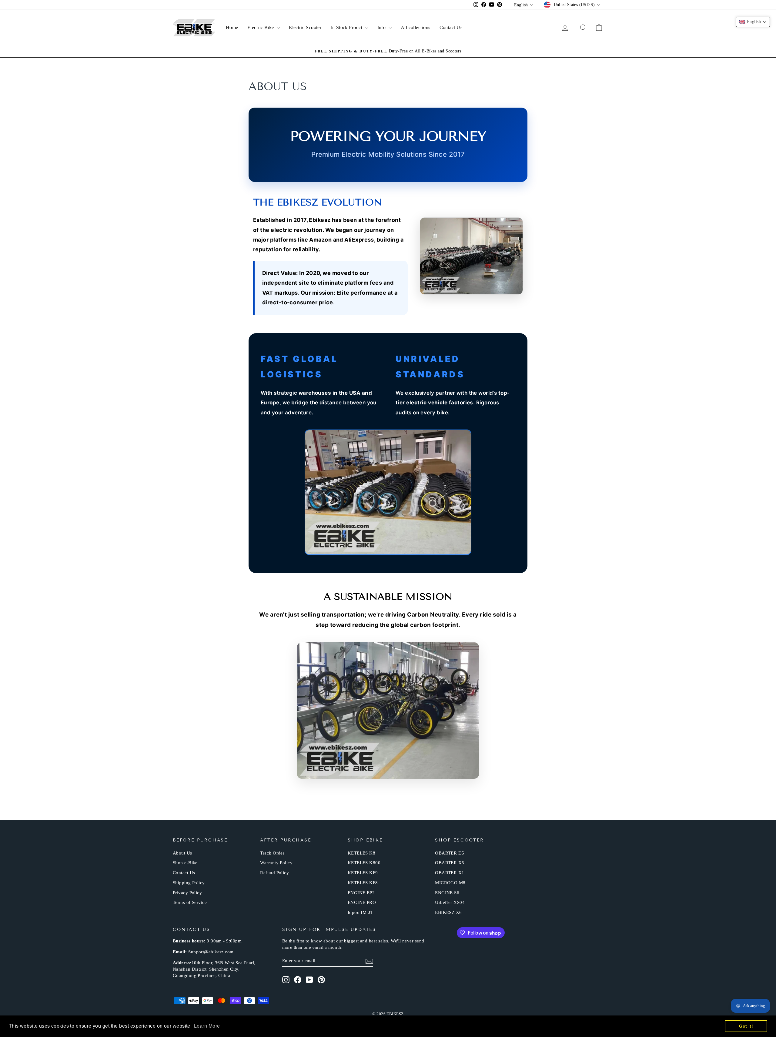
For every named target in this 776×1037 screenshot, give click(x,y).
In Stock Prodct (346, 27)
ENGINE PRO (362, 902)
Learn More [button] (207, 1026)
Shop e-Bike (185, 862)
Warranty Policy (276, 862)
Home (232, 27)
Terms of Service (190, 902)
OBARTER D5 (449, 853)
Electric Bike (261, 27)
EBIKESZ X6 (448, 912)
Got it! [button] (746, 1026)
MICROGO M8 (450, 882)
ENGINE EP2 (361, 892)
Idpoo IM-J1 (360, 912)
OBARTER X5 (449, 862)
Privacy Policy (187, 892)
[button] (753, 22)
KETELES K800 (364, 862)
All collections (415, 27)
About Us (182, 853)
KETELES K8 (362, 853)
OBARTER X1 (449, 872)
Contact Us (451, 27)
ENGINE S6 (447, 892)
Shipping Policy (189, 882)
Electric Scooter (305, 27)
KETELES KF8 (363, 882)
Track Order (272, 853)
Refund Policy (274, 872)
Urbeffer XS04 (450, 902)
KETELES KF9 (363, 872)
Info (382, 27)
